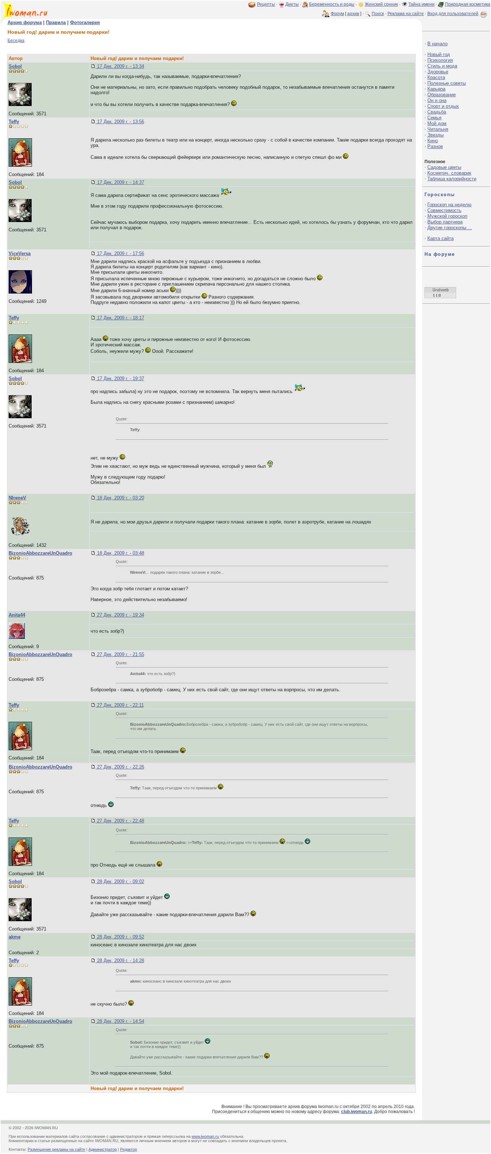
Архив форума (25, 22)
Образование (441, 94)
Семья (434, 117)
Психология (440, 60)
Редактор (128, 1149)
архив (353, 13)
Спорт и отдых (443, 106)
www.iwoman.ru (205, 1136)
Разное (435, 146)
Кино (432, 140)
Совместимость (444, 210)
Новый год (438, 54)
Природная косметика (467, 4)
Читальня (437, 129)
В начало (437, 43)
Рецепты (266, 4)
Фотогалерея (85, 22)
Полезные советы (446, 83)
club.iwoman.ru (356, 1111)
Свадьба (436, 112)
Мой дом (436, 123)
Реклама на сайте (405, 13)
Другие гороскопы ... (449, 227)
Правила (56, 22)
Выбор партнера (445, 222)
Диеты (292, 4)
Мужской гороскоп (447, 216)
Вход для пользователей (452, 13)
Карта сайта (440, 238)
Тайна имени (421, 4)
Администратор (102, 1149)
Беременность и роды (331, 4)
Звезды (435, 135)
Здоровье (437, 71)
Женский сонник (381, 4)
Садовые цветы (444, 167)
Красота (436, 77)
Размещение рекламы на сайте (56, 1149)
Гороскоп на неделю (449, 204)
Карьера (436, 89)
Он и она (436, 100)
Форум (337, 13)
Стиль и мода (442, 66)
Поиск (378, 13)
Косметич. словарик (449, 173)
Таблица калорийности (451, 178)
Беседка (16, 40)
